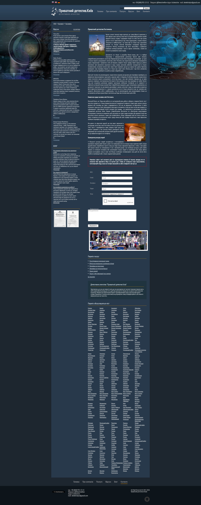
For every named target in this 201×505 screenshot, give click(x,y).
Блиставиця (126, 316)
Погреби (125, 425)
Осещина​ (125, 411)
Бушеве (137, 322)
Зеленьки (90, 364)
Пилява (137, 423)
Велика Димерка (139, 326)
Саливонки (137, 439)
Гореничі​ (102, 342)
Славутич (125, 445)
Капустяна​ (90, 368)
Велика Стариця (127, 328)
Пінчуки (113, 413)
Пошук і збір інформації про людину (100, 274)
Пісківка (137, 413)
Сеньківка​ (113, 443)
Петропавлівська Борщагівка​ (139, 420)
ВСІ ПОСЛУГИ (91, 277)
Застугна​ (102, 362)
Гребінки (102, 344)
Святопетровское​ (127, 441)
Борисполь (90, 320)
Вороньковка (126, 334)
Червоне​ (90, 465)
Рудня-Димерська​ (92, 439)
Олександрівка (103, 411)
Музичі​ (136, 403)
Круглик (102, 380)
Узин (112, 457)
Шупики (90, 471)
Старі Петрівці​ (91, 451)
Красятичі (125, 378)
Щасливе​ (102, 471)
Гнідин (136, 338)
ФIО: (91, 172)
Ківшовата (126, 364)
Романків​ (113, 437)
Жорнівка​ (90, 358)
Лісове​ (113, 381)
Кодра (89, 372)
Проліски (102, 429)
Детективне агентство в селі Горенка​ (140, 351)
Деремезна (103, 350)
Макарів (102, 391)
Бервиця (137, 314)
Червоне (137, 463)
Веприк (137, 328)
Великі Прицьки (127, 326)
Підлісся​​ (102, 413)
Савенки (125, 439)
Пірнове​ (125, 413)
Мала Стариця (138, 393)
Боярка (89, 322)
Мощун (113, 403)
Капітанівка (138, 366)
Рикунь (89, 433)
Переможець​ (103, 417)
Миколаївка (103, 397)
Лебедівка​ (114, 383)
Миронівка (90, 399)
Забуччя (137, 358)
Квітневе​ (137, 368)
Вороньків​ (114, 334)
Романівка (102, 437)
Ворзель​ (102, 334)
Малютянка (114, 395)
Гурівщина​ (137, 344)
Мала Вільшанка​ (104, 393)
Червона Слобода (127, 463)
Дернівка (113, 350)
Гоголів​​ (101, 340)
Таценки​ (90, 455)
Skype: (92, 188)
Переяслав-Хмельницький (115, 418)
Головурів (113, 340)
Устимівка (137, 457)
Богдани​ (113, 318)
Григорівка (125, 344)
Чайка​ (101, 463)
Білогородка (91, 312)
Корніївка (113, 376)
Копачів (90, 376)
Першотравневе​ (139, 417)
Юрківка (137, 471)
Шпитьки (137, 469)
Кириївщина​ (114, 370)
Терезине (102, 455)
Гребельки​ (114, 344)
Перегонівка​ (126, 415)
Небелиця (102, 405)
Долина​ (137, 354)
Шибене (137, 467)
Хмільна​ (90, 461)
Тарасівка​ (113, 453)
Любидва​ (102, 389)
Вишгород (125, 330)
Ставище (137, 447)
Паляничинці (91, 415)
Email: (91, 177)
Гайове (101, 336)
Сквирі (101, 445)
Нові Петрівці (138, 407)
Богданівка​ (102, 318)
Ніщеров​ (90, 405)
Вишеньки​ (137, 330)
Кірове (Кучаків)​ (139, 364)
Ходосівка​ (102, 461)
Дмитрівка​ (102, 354)
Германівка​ (137, 336)
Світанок (102, 441)
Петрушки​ (90, 423)
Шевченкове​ (126, 467)
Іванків (101, 308)
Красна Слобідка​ (104, 378)
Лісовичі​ (125, 381)
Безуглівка (126, 314)
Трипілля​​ (102, 457)
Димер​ (89, 354)
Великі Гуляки (103, 326)
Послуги (123, 11)
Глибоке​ (113, 338)
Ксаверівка (126, 380)
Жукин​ (113, 358)
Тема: (91, 194)
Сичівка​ (90, 445)
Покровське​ (91, 427)
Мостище (137, 401)
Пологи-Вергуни (127, 427)
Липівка (113, 385)
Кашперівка (126, 368)
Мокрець (137, 399)
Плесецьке (90, 425)
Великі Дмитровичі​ (116, 326)
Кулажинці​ (90, 381)
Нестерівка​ (102, 407)
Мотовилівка (103, 403)
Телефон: (92, 183)
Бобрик (137, 316)
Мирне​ (136, 397)
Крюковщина (114, 380)
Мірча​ (89, 391)
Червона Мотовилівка (117, 463)
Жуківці (102, 358)
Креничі (90, 380)
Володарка (114, 332)
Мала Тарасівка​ (104, 395)
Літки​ (136, 381)
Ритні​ (101, 433)
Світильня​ (113, 441)
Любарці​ (90, 389)
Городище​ (125, 342)
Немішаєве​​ (138, 405)
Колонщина (114, 374)
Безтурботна (114, 314)
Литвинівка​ (126, 385)
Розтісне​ (137, 435)
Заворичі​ (113, 360)
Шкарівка (125, 469)
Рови (136, 433)
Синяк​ (124, 443)
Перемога (90, 417)
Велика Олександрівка (92, 329)
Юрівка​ (125, 471)
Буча (124, 322)
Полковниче (114, 427)
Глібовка (90, 338)
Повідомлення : (94, 209)
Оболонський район (128, 409)
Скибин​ (113, 445)
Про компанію (111, 11)
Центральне (138, 461)
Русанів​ (113, 439)
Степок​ (113, 451)
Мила (124, 397)
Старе (101, 451)
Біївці (124, 310)
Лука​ (136, 387)
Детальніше (56, 54)
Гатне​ (124, 336)
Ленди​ (89, 385)
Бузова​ (113, 322)
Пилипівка (114, 423)
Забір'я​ (125, 358)
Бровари (102, 322)
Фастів (89, 459)
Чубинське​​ (137, 465)
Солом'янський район (93, 447)
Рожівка (102, 435)
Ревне (124, 431)
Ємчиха (90, 308)
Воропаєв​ (137, 334)
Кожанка (102, 372)
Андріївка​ (102, 310)
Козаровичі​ (126, 372)
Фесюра (113, 459)
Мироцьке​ (102, 399)
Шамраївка (91, 467)
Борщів (137, 320)
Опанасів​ (113, 411)
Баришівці (137, 312)
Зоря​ (101, 364)
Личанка (137, 385)
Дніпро (113, 354)
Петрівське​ (126, 419)
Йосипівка (114, 364)
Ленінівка (137, 383)
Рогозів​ (90, 435)
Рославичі (137, 437)
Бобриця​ (90, 318)
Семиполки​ (102, 443)
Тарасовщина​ (126, 453)
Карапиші (102, 368)
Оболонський (114, 409)
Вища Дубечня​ (103, 332)
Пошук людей (94, 271)
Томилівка (137, 455)
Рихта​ (112, 433)
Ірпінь (124, 308)
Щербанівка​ (114, 471)
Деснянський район (128, 350)
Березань (90, 316)
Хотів (112, 461)
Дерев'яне (137, 348)
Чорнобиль (114, 465)
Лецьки (101, 385)
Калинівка (102, 366)
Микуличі (113, 397)
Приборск (137, 427)
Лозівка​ (102, 387)
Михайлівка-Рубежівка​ (126, 400)
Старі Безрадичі (139, 449)
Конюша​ (137, 374)
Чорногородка (126, 465)
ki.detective (175, 2)
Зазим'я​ (125, 360)
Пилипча (125, 423)
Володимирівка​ (127, 332)
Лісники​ (102, 381)
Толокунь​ (125, 455)
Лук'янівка (125, 387)
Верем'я (102, 330)
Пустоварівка (126, 429)
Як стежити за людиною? (60, 172)
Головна (100, 11)
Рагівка (101, 431)
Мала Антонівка (139, 391)
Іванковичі (114, 308)
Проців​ (113, 429)
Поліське (102, 427)
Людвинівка (126, 389)
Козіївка (113, 372)
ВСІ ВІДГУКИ (76, 29)
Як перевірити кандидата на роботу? (64, 187)
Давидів (137, 346)
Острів (136, 411)
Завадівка (102, 360)
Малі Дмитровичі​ (127, 391)
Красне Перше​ (115, 378)
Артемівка (114, 310)
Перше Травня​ (126, 417)
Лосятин (113, 387)
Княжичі (137, 370)
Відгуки (131, 11)
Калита (113, 366)
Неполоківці (91, 407)
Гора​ (136, 340)
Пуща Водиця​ (91, 431)
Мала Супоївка (92, 395)
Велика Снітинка (104, 328)
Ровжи (124, 433)
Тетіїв (112, 455)
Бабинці (102, 312)
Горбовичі (90, 342)
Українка (125, 457)
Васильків (137, 324)
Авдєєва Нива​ (91, 310)
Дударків (102, 356)
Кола (89, 374)
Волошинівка (138, 332)
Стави (124, 447)
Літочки (90, 383)
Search (122, 8)
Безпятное (102, 314)
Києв (89, 370)
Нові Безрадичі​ (127, 407)
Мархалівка (138, 395)
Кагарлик (90, 366)
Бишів (112, 316)
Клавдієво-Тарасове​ (128, 370)
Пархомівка (114, 415)
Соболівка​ (137, 445)
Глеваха (102, 338)
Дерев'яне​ (90, 350)
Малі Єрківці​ (114, 391)
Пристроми (90, 429)
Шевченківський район (115, 467)
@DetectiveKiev (162, 2)
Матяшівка (90, 397)
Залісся (90, 362)
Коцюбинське (138, 376)
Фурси (124, 459)
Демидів (113, 348)
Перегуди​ (137, 415)
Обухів (136, 409)
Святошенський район (140, 441)
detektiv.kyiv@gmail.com (192, 2)
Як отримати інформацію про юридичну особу (64, 151)
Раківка (113, 431)
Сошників (113, 447)
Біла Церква (138, 310)
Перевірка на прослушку (97, 266)
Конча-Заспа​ (126, 374)
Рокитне (90, 437)
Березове (102, 316)
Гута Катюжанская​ (104, 346)
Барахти (125, 312)
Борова (101, 320)
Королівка (125, 376)
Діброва (125, 346)
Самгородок (91, 441)
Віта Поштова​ (126, 324)
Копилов (102, 376)
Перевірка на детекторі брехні (98, 269)
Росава (125, 437)
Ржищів (137, 431)
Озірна (89, 411)
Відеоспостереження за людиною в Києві (102, 264)
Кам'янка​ (125, 366)
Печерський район (104, 423)
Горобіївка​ (114, 342)
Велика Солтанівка (116, 328)
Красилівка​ (91, 378)
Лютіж (136, 389)
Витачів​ (113, 330)
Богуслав (125, 318)
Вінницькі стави (115, 324)
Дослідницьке (91, 356)
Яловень (102, 473)
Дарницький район (104, 348)
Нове (89, 409)
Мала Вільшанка (92, 393)
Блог (138, 11)
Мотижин (90, 403)
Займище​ (137, 360)
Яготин (89, 473)
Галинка (113, 336)
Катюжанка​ (114, 368)
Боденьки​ (137, 318)
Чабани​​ (90, 463)
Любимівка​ (114, 389)
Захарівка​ (114, 362)
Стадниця (113, 449)
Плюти (113, 425)
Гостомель (137, 342)
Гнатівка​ (90, 340)
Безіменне (90, 314)
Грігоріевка (91, 344)
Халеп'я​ (137, 459)
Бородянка (114, 320)
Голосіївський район (128, 340)
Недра (124, 405)
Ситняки (137, 443)
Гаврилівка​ (90, 336)
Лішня (101, 383)
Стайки (125, 449)
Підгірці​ (90, 413)
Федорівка (102, 459)
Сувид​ (136, 451)
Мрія (124, 403)
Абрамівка (137, 308)
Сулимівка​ (90, 453)
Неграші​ (113, 405)
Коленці (102, 374)
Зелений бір (138, 362)
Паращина (102, 415)
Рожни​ (113, 435)
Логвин (90, 387)
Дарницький (91, 348)
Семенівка (90, 443)
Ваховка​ (90, 326)
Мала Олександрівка (116, 393)
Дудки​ (113, 356)
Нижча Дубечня (115, 407)
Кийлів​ (101, 370)
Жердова (125, 356)
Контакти (146, 11)
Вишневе (90, 332)
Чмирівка (102, 465)
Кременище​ (138, 378)
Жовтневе (137, 356)
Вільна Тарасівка (92, 324)
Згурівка (125, 362)
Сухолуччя (102, 453)
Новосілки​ (102, 409)
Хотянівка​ (125, 461)
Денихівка (126, 348)
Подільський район (140, 425)
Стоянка (125, 451)
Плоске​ (101, 425)
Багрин (113, 312)
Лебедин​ (125, 383)
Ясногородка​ (114, 473)
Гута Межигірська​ (115, 346)
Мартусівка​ (126, 395)
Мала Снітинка (127, 393)
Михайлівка (114, 399)
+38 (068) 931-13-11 (142, 2)
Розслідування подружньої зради (99, 261)
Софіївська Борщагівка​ (103, 448)
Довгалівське (126, 354)
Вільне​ (101, 324)
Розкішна (125, 435)
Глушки (125, 338)
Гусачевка (90, 346)
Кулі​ (136, 380)
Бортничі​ (125, 320)
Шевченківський (104, 467)
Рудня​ (101, 439)
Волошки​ (90, 334)
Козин (136, 372)
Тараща (137, 453)
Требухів (90, 457)
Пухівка (137, 429)
